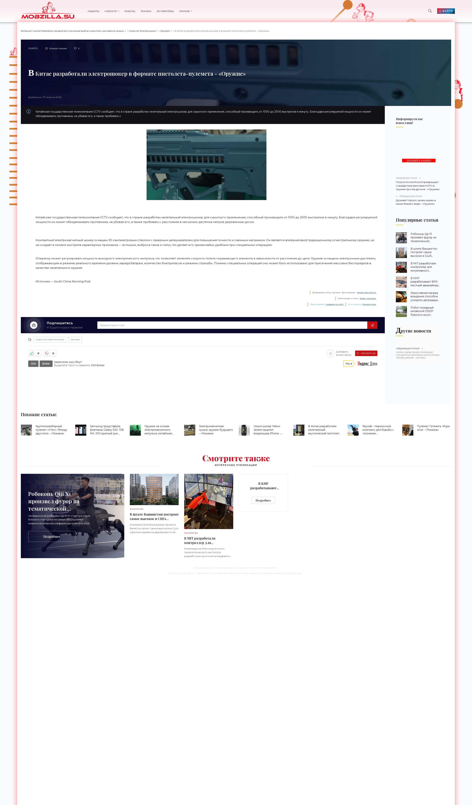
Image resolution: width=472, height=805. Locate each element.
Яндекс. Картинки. (368, 298)
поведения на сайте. (334, 304)
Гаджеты (93, 11)
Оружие (184, 11)
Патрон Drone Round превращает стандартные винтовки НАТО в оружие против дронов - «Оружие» (418, 184)
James (33, 48)
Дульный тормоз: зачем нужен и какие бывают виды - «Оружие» (416, 200)
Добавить (343, 353)
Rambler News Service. (366, 292)
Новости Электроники (142, 30)
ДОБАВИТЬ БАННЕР (419, 160)
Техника (146, 11)
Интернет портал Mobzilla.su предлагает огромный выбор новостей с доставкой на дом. (72, 30)
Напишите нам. (369, 304)
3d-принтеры (165, 11)
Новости (111, 11)
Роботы (130, 11)
